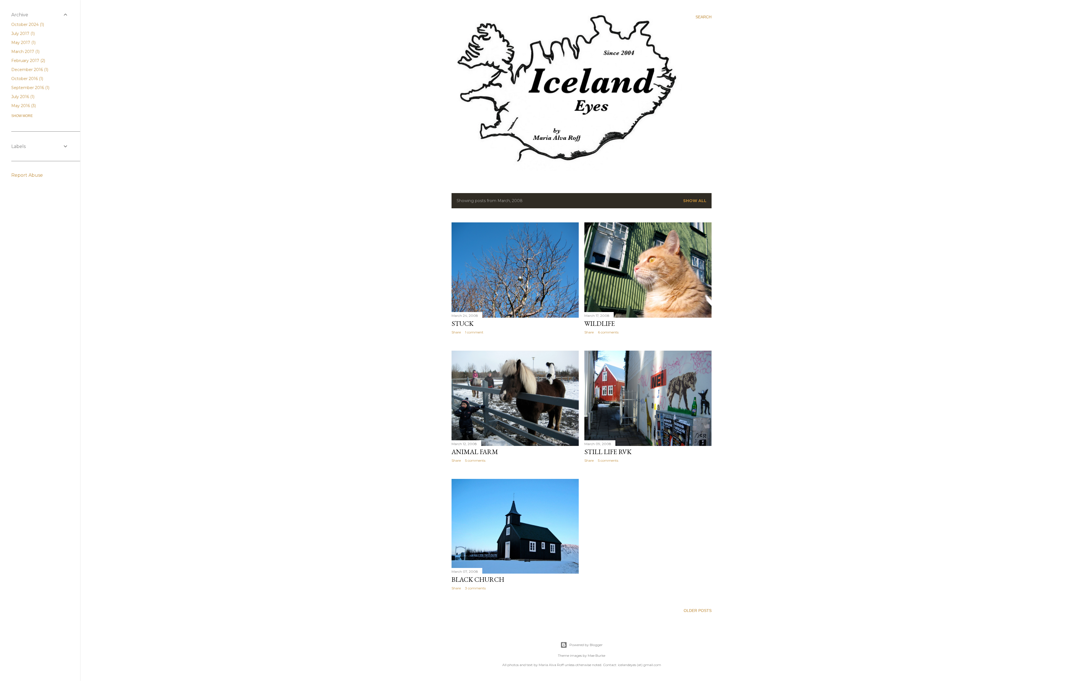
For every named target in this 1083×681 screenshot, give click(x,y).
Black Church (478, 579)
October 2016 (26, 78)
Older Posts (698, 610)
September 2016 (29, 87)
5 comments (475, 460)
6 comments (608, 332)
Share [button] (456, 332)
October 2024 (27, 24)
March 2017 (24, 51)
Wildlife (599, 323)
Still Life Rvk (607, 451)
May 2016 (23, 105)
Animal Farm (475, 451)
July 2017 (22, 33)
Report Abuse (27, 175)
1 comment (474, 332)
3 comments (475, 588)
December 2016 (29, 69)
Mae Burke (596, 655)
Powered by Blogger (586, 645)
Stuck (463, 323)
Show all (694, 200)
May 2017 (22, 42)
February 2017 (27, 60)
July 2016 (22, 96)
